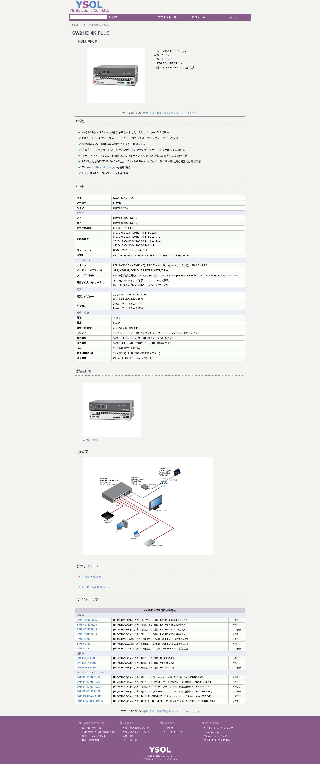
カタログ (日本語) (92, 576)
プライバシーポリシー (153, 759)
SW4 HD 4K (83, 639)
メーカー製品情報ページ (95, 586)
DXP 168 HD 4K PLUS (89, 696)
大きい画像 (91, 439)
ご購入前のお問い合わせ (136, 728)
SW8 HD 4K (83, 648)
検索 (115, 17)
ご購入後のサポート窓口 (136, 732)
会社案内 (168, 728)
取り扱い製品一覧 (91, 728)
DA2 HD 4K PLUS (86, 658)
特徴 (145, 112)
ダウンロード (175, 112)
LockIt (85, 173)
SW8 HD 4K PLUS (87, 634)
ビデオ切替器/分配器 (97, 25)
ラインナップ (192, 112)
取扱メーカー (200, 17)
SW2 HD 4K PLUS (87, 619)
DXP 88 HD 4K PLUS (88, 691)
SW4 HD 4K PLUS (87, 624)
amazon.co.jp (211, 732)
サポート (232, 17)
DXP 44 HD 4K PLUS (88, 682)
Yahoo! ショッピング (215, 736)
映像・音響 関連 (90, 740)
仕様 (152, 112)
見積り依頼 (129, 736)
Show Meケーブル (106, 167)
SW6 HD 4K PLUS (87, 629)
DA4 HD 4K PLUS (86, 663)
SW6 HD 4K (83, 643)
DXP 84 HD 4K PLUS (88, 686)
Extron (77, 25)
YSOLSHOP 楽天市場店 (217, 740)
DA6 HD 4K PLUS (86, 667)
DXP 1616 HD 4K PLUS (90, 701)
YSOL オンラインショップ (218, 728)
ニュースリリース (173, 732)
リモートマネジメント (94, 736)
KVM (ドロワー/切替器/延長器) (98, 732)
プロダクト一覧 (167, 17)
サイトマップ (171, 759)
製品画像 (161, 112)
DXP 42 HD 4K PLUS (88, 677)
